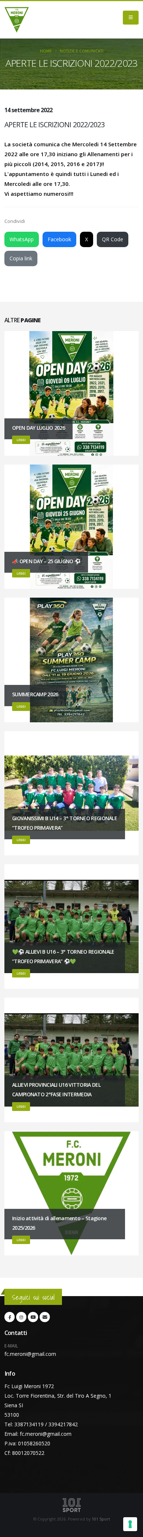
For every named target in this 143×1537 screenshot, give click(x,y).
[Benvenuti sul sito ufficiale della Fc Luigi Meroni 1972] (16, 20)
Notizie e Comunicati (81, 51)
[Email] (45, 1317)
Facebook (59, 239)
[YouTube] (33, 1317)
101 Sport (101, 1519)
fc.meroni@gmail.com (30, 1353)
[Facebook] (9, 1317)
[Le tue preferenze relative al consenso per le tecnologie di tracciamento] (130, 1524)
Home (46, 51)
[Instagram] (21, 1317)
